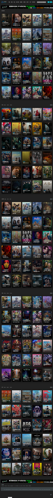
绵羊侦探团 (25, 119)
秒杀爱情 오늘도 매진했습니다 (37, 191)
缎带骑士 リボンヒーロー (6, 133)
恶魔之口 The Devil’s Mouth (47, 133)
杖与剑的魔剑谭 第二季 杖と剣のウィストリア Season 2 (37, 379)
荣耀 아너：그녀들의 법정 (26, 191)
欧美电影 (14, 116)
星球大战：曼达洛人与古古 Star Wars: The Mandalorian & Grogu (47, 147)
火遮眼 (34, 162)
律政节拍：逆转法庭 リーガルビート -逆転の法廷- (26, 24)
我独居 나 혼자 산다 (26, 39)
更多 (51, 293)
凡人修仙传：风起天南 (6, 39)
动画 (2, 293)
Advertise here (10, 497)
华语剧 (13, 241)
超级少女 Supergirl (6, 119)
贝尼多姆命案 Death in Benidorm (26, 68)
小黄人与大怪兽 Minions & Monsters (47, 119)
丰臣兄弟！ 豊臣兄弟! (47, 271)
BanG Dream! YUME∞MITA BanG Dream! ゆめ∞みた (16, 82)
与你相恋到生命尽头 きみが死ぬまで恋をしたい (6, 335)
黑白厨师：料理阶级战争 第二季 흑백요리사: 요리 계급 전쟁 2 (37, 444)
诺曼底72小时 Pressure (15, 119)
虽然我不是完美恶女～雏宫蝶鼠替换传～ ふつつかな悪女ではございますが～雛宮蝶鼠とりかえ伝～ (37, 350)
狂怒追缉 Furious (6, 271)
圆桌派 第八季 (46, 459)
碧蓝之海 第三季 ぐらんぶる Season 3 (27, 336)
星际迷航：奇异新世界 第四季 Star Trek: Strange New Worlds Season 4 (6, 82)
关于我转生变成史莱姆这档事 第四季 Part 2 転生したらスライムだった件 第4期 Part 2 (36, 53)
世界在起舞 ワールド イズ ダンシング (37, 336)
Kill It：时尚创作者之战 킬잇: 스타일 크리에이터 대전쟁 (37, 415)
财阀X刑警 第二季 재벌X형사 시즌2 (37, 39)
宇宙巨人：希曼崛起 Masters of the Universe (26, 147)
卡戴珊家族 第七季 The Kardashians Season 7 (36, 458)
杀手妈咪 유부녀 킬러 (16, 25)
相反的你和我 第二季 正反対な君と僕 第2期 (37, 364)
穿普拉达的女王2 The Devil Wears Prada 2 (36, 118)
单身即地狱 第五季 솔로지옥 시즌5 (6, 444)
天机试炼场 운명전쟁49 (47, 430)
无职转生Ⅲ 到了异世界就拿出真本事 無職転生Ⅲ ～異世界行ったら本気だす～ (16, 364)
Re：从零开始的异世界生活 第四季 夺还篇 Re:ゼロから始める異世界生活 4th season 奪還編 (26, 96)
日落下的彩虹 (35, 83)
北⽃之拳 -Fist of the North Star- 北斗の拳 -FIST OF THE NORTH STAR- (47, 335)
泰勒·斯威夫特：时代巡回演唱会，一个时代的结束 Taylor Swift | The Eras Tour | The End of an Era (27, 458)
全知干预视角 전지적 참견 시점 (16, 415)
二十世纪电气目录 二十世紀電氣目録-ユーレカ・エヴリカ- (6, 364)
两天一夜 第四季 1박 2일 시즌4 (6, 415)
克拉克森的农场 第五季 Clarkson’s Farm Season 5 (6, 429)
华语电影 (34, 161)
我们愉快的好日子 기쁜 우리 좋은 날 (26, 54)
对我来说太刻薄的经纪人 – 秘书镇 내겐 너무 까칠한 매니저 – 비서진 (16, 444)
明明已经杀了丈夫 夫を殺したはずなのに (47, 256)
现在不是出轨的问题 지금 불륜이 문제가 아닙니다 (16, 67)
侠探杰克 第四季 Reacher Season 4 (16, 97)
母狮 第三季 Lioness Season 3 (16, 271)
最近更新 (3, 10)
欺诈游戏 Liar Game (16, 336)
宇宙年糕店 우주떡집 (47, 39)
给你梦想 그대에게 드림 (26, 256)
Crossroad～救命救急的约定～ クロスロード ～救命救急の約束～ (37, 256)
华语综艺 (11, 387)
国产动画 (11, 293)
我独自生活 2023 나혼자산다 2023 (16, 39)
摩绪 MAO (4, 351)
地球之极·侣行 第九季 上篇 (16, 473)
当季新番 (45, 51)
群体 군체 (14, 148)
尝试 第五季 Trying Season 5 (16, 256)
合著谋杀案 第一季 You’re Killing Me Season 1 (16, 284)
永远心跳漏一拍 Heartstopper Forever (16, 162)
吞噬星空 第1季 (15, 351)
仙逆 (13, 380)
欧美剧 (3, 21)
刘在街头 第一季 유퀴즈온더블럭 (6, 97)
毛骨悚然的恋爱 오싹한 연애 (26, 271)
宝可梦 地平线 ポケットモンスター (47, 54)
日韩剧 (24, 21)
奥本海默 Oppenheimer (46, 162)
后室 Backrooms (26, 162)
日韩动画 (4, 50)
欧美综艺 (8, 387)
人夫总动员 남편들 (36, 133)
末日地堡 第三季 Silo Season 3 (37, 68)
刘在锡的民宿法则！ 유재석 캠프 (47, 415)
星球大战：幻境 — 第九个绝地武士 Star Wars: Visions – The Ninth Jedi (27, 379)
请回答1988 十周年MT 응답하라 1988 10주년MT (47, 444)
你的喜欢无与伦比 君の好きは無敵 (37, 97)
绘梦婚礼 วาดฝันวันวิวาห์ (16, 54)
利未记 (4, 148)
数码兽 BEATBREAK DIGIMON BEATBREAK (5, 379)
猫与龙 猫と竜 (46, 25)
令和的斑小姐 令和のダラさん (26, 83)
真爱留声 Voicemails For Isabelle (26, 133)
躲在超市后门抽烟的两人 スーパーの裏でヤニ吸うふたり (47, 379)
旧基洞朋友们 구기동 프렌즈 (16, 430)
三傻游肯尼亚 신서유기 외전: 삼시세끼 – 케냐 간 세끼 (6, 473)
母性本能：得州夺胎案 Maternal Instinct (6, 177)
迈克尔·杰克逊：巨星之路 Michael (37, 177)
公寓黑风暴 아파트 (36, 271)
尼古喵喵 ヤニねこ (47, 68)
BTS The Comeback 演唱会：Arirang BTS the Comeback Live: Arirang (26, 429)
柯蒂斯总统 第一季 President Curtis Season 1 (26, 350)
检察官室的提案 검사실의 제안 (6, 285)
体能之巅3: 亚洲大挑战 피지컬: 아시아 (26, 473)
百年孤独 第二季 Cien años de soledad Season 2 (37, 284)
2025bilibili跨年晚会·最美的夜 (6, 459)
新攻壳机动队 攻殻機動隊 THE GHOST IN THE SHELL (47, 321)
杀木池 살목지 (15, 191)
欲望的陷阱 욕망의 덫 (6, 68)
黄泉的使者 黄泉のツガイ (47, 365)
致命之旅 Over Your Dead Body (47, 177)
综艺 (2, 387)
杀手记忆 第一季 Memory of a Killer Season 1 (26, 284)
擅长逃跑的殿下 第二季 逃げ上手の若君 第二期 (6, 53)
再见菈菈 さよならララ (47, 350)
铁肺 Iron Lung (5, 191)
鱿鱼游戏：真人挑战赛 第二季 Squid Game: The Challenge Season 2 (36, 473)
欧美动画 (8, 293)
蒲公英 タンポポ (16, 133)
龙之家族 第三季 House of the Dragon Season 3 (6, 24)
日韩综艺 (24, 38)
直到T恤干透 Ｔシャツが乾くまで (36, 25)
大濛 (44, 191)
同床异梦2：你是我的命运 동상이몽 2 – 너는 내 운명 (47, 400)
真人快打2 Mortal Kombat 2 (26, 177)
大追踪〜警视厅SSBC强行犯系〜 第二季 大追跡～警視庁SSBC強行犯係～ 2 (47, 82)
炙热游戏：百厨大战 (47, 474)
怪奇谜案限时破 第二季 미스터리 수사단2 (37, 430)
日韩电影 (4, 131)
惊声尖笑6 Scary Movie (5, 162)
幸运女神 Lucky (46, 97)
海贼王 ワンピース (26, 365)
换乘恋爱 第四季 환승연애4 (26, 444)
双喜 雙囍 (14, 177)
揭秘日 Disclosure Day (36, 148)
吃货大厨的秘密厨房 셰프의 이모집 (16, 459)
